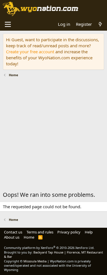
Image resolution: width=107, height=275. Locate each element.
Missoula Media (35, 261)
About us (11, 237)
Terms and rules (40, 232)
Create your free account (30, 51)
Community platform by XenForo (49, 247)
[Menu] (8, 24)
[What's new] (100, 24)
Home (29, 237)
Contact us (13, 232)
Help (89, 232)
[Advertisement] (53, 135)
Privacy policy (68, 232)
